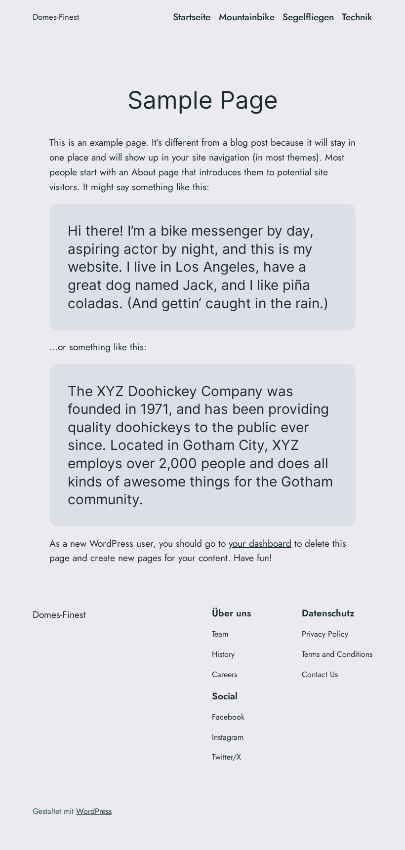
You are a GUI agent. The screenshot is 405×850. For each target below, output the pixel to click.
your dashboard (260, 543)
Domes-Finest (56, 17)
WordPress (94, 811)
